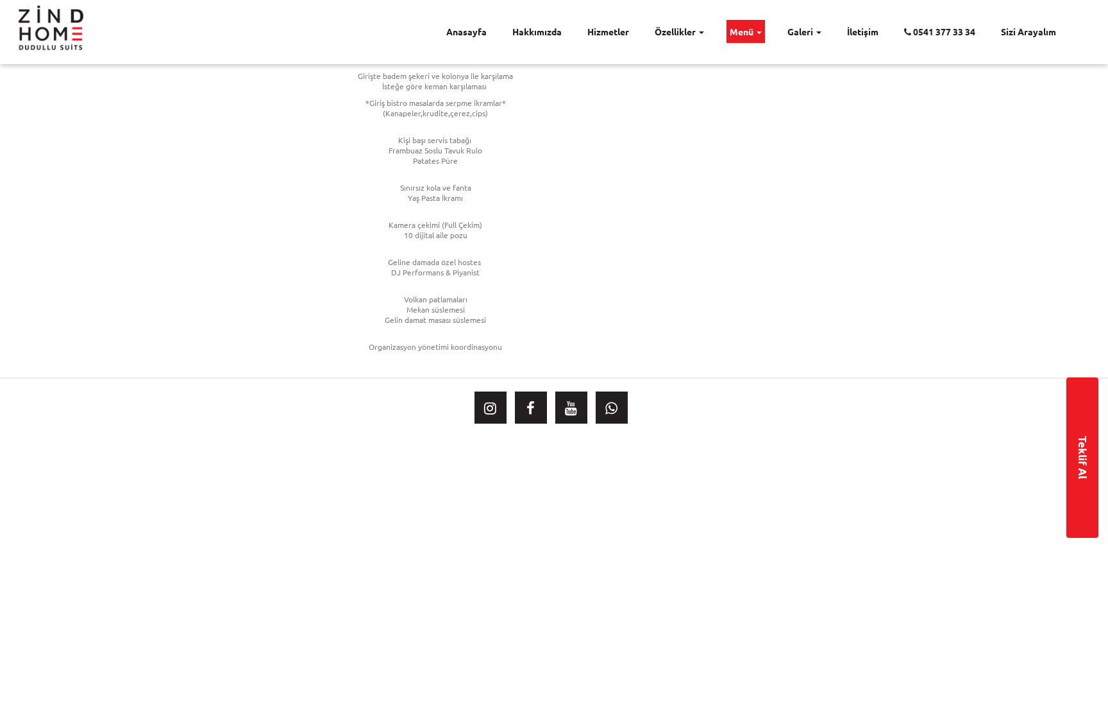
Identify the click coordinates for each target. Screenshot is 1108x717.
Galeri (801, 31)
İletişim (862, 31)
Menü (742, 31)
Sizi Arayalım (1028, 31)
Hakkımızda (537, 31)
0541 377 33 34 (943, 31)
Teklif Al (1082, 457)
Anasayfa (466, 31)
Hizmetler (608, 31)
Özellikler (676, 31)
